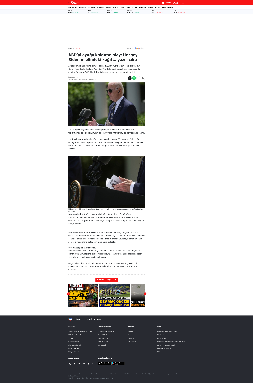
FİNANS (150, 7)
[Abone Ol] (139, 48)
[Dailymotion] (88, 364)
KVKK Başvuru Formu (164, 348)
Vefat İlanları (132, 342)
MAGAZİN (142, 7)
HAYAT (134, 7)
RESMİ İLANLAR (167, 7)
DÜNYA (108, 7)
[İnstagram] (70, 364)
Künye (130, 335)
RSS (158, 352)
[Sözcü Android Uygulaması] (118, 363)
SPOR (128, 7)
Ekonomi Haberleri (74, 345)
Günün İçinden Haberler (106, 331)
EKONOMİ (100, 7)
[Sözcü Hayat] (88, 319)
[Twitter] (79, 364)
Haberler (71, 326)
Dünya (78, 48)
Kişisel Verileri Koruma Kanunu (167, 331)
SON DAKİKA (72, 7)
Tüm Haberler (102, 345)
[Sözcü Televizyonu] (70, 319)
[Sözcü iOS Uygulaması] (104, 363)
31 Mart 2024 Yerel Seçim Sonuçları (80, 331)
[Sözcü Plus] (97, 319)
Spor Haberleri (103, 338)
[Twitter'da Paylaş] (130, 78)
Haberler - (71, 48)
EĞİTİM (157, 7)
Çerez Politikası (162, 338)
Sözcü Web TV (102, 335)
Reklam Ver (131, 338)
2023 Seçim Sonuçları (75, 335)
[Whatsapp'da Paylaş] (134, 78)
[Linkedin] (93, 364)
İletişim (130, 331)
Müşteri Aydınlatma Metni (166, 335)
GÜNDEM (91, 7)
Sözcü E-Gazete (103, 342)
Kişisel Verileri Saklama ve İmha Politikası (171, 342)
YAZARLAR (82, 7)
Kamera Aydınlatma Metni (166, 345)
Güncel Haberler (104, 326)
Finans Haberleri (73, 342)
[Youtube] (84, 364)
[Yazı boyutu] (143, 78)
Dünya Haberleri (73, 352)
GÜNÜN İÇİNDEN (118, 7)
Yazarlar (71, 338)
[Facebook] (75, 364)
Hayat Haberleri (73, 348)
